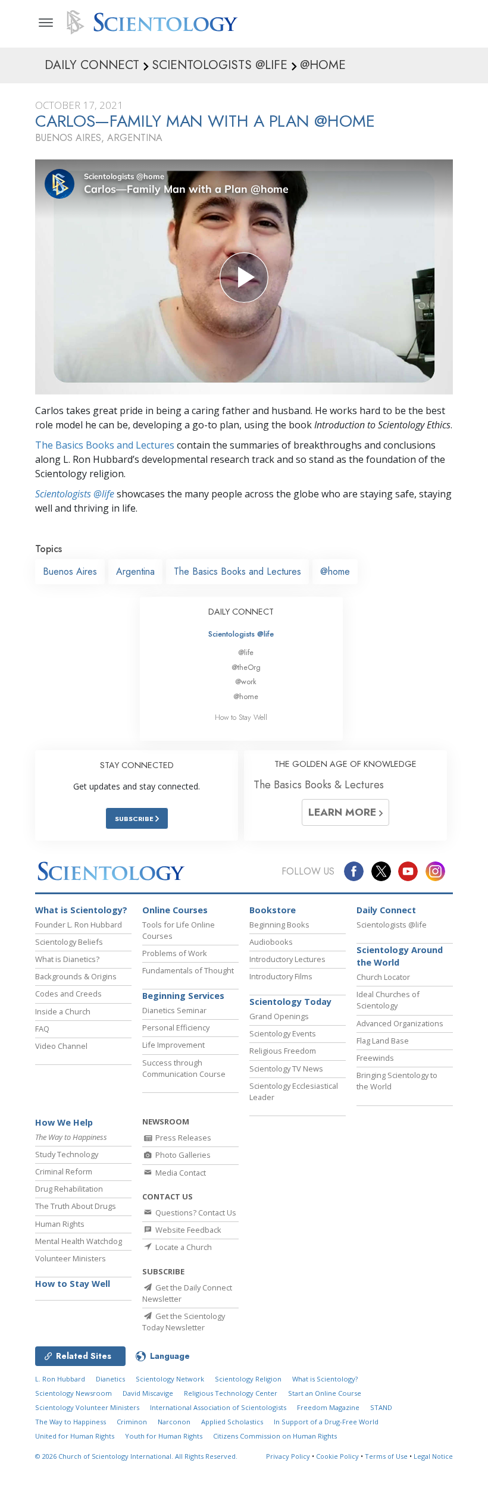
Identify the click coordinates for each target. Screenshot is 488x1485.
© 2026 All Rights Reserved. (136, 1456)
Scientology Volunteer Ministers (87, 1407)
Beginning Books (279, 924)
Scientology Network (170, 1378)
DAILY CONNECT (241, 612)
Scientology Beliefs (69, 941)
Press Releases (182, 1137)
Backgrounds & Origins (76, 976)
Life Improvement (173, 1044)
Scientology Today (290, 1001)
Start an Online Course (324, 1393)
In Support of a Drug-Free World (326, 1421)
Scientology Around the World (399, 956)
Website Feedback (187, 1229)
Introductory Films (280, 976)
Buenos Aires (70, 571)
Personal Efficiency (175, 1027)
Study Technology (66, 1154)
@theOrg (246, 667)
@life (246, 652)
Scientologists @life (241, 634)
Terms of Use (386, 1456)
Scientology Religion (248, 1378)
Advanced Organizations (399, 1023)
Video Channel (61, 1046)
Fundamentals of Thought (188, 970)
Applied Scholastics (232, 1421)
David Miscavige (148, 1393)
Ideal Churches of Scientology (388, 1000)
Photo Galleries (182, 1154)
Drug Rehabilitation (69, 1188)
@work (245, 681)
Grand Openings (279, 1016)
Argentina (135, 571)
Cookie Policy (337, 1456)
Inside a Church (62, 1011)
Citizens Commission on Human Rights (275, 1435)
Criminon (132, 1421)
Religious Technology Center (230, 1393)
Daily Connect (386, 910)
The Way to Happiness (70, 1421)
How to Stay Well (241, 717)
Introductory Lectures (287, 959)
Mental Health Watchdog (78, 1241)
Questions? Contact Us (195, 1212)
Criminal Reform (63, 1171)
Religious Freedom (282, 1050)
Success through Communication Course (184, 1068)
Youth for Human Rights (163, 1435)
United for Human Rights (74, 1435)
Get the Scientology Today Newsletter (183, 1322)
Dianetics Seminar (174, 1010)
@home (335, 571)
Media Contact (180, 1172)
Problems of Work (174, 953)
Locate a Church (183, 1247)
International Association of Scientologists (218, 1407)
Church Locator (383, 977)
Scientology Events (282, 1033)
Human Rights (60, 1223)
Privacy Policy (288, 1456)
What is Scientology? (81, 910)
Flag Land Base (382, 1040)
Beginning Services (183, 995)
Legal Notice (433, 1456)
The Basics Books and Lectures (104, 445)
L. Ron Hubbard (60, 1378)
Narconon (174, 1421)
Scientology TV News (286, 1068)
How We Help (64, 1122)
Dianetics (110, 1378)
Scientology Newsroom (73, 1393)
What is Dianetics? (67, 959)
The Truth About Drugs (75, 1206)
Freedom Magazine (328, 1407)
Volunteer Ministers (70, 1258)
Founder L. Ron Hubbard (78, 924)
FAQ (42, 1028)
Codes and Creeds (68, 993)
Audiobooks (271, 941)
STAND (381, 1407)
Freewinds (375, 1057)
